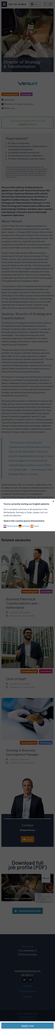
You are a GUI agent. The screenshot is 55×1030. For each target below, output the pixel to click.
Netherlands (12, 526)
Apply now (27, 1025)
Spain (36, 526)
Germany (25, 526)
